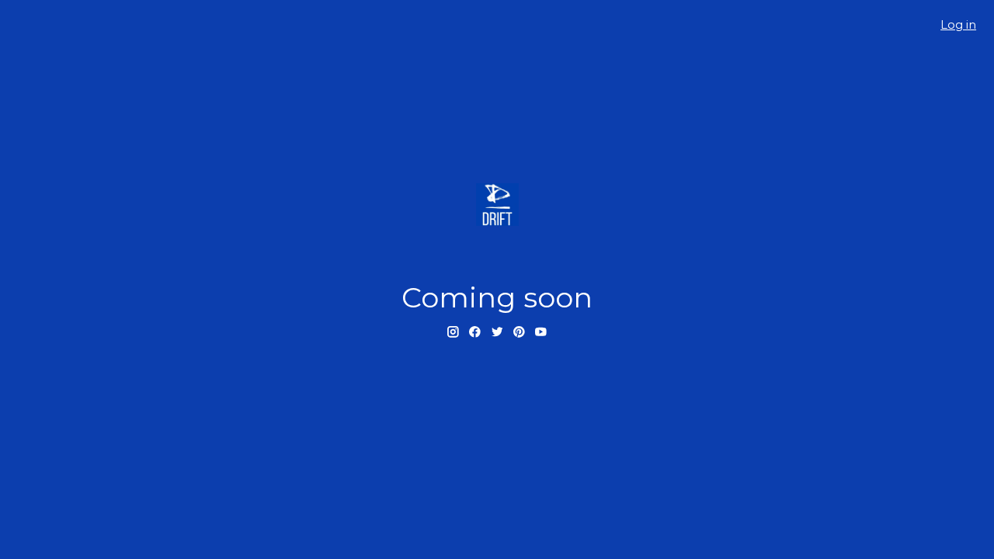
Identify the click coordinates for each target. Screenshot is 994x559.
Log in (958, 25)
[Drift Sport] (497, 204)
